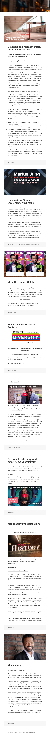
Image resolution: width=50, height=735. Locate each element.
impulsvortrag (22, 244)
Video (10, 447)
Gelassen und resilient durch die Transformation (24, 48)
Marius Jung (14, 665)
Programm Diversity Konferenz (16, 363)
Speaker (27, 244)
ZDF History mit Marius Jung (24, 523)
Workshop (36, 244)
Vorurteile (31, 244)
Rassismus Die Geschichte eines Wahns (18, 571)
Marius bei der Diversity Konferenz (22, 326)
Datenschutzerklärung (13, 732)
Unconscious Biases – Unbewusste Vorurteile (21, 201)
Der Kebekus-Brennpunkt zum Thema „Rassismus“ (22, 460)
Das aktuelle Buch (13, 382)
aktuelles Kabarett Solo (21, 282)
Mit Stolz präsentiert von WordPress (27, 732)
